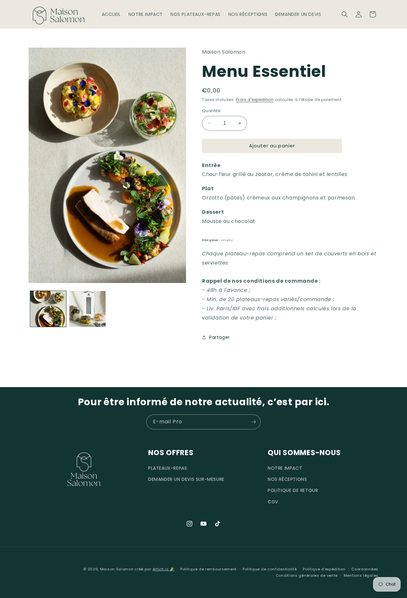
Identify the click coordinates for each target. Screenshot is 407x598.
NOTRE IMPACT (285, 468)
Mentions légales (361, 575)
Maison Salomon (117, 569)
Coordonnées (364, 569)
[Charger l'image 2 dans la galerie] (87, 309)
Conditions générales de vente (307, 575)
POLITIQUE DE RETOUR (293, 490)
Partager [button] (219, 337)
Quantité (211, 111)
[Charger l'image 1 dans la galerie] (48, 309)
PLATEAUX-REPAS (167, 468)
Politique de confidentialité (270, 569)
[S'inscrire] (253, 421)
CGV (273, 501)
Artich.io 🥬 (164, 569)
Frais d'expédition (255, 99)
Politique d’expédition (324, 569)
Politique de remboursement (208, 569)
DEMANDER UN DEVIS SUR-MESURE (186, 479)
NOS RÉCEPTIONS (287, 479)
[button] (345, 14)
